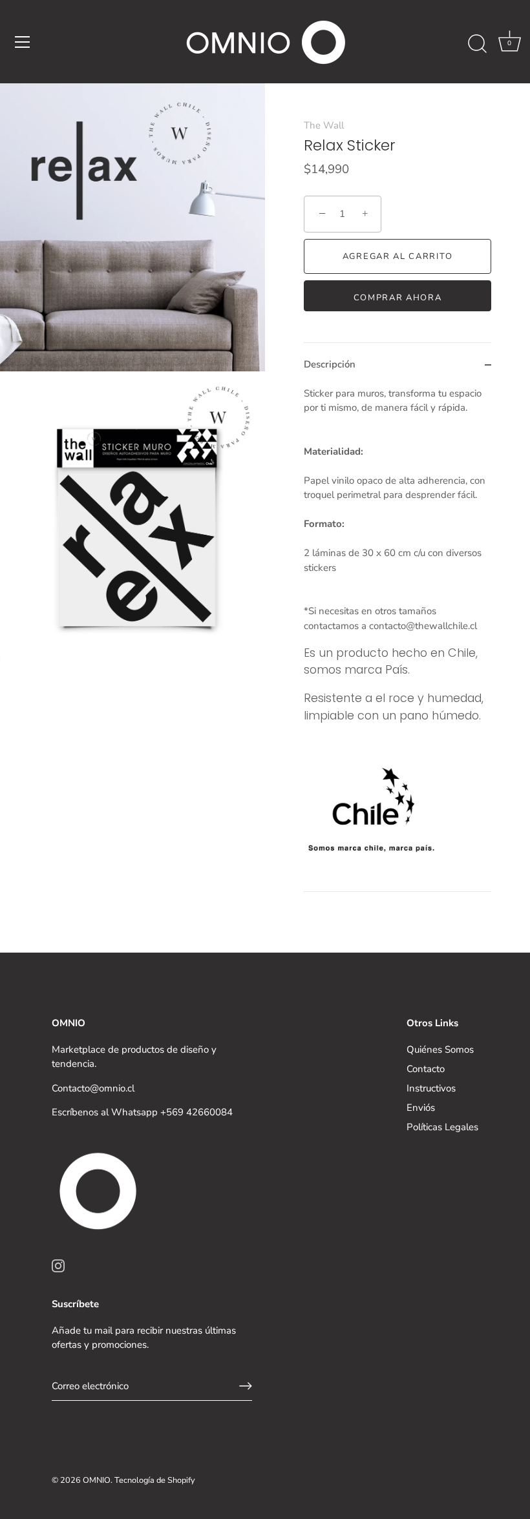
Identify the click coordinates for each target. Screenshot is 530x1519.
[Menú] (22, 42)
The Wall (324, 125)
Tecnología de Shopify (154, 1480)
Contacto (426, 1068)
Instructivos (431, 1088)
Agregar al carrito (397, 256)
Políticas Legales (442, 1127)
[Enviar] (245, 1386)
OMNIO (97, 1480)
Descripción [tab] (329, 364)
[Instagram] (58, 1265)
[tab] (397, 638)
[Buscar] (477, 44)
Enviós (421, 1107)
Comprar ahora (398, 298)
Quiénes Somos (440, 1049)
